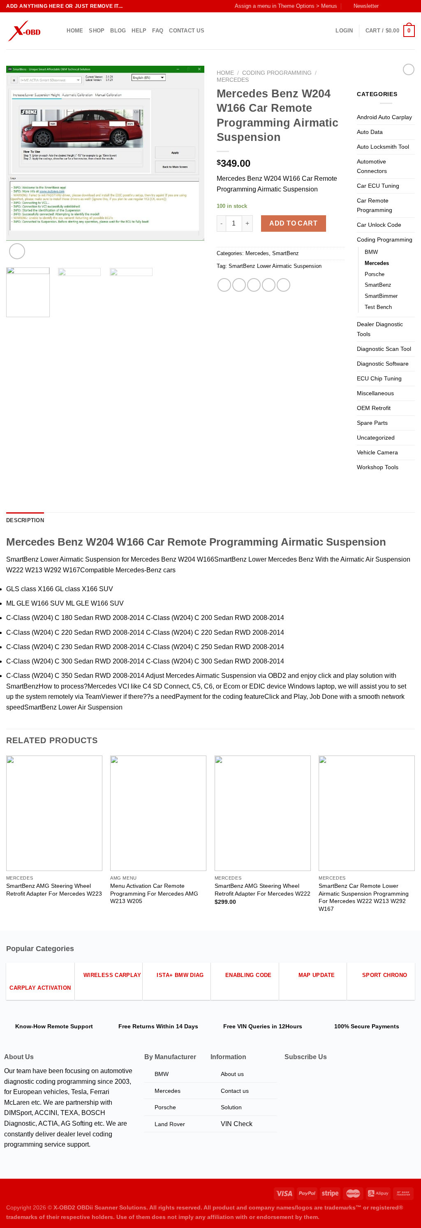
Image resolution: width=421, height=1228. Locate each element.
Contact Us (186, 31)
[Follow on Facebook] (387, 6)
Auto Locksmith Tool (383, 146)
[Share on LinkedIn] (283, 285)
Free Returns (136, 1026)
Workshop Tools (377, 467)
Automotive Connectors (372, 166)
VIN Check (236, 1123)
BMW (371, 252)
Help (139, 31)
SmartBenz (285, 253)
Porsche (374, 274)
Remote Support (70, 1026)
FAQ (157, 31)
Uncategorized (376, 437)
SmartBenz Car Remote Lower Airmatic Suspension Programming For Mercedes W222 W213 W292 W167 (364, 897)
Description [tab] (25, 520)
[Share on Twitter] (239, 285)
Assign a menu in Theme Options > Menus (286, 6)
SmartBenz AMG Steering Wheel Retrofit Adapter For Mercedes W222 (262, 889)
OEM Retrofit (374, 408)
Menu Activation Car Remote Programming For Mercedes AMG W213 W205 (154, 893)
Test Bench (378, 307)
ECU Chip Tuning (379, 378)
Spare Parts (372, 422)
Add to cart (293, 223)
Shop (96, 31)
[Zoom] (17, 251)
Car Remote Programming (374, 205)
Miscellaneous (375, 393)
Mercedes (233, 80)
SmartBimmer (381, 296)
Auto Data (370, 132)
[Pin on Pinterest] (268, 285)
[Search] (58, 31)
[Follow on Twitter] (402, 6)
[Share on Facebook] (224, 285)
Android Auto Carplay (384, 117)
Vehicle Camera (377, 452)
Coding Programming (277, 73)
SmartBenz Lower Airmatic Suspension (275, 266)
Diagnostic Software (383, 363)
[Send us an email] (410, 6)
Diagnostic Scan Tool (384, 349)
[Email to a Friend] (254, 285)
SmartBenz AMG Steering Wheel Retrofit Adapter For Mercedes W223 (54, 889)
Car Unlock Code (379, 224)
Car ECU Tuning (378, 185)
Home (75, 31)
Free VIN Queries (246, 1026)
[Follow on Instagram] (395, 6)
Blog (118, 31)
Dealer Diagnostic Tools (380, 329)
